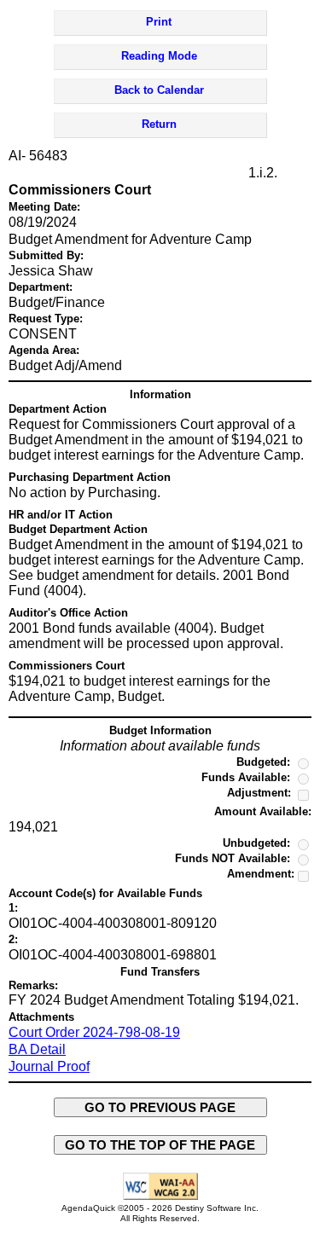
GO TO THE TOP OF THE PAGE (160, 1145)
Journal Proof (49, 1066)
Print (159, 21)
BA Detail (37, 1049)
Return (159, 124)
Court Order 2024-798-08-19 (94, 1032)
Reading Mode (159, 55)
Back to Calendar (159, 90)
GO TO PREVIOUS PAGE (160, 1107)
